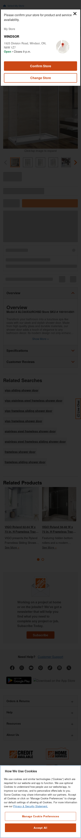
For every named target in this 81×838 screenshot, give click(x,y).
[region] (40, 801)
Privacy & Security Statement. (30, 806)
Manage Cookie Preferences (40, 816)
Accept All (40, 828)
